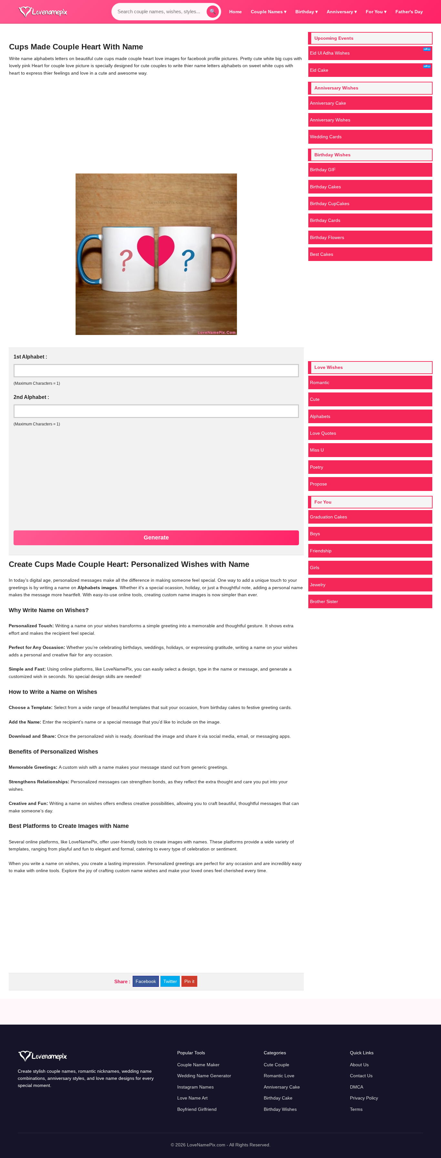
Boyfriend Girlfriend (197, 1109)
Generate (156, 537)
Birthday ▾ (306, 11)
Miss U (317, 450)
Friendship (321, 550)
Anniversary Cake (328, 103)
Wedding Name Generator (204, 1075)
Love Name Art (192, 1098)
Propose (318, 483)
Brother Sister (324, 601)
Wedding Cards (326, 136)
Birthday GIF (323, 169)
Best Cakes (321, 254)
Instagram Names (195, 1087)
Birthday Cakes (325, 186)
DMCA (356, 1087)
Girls (314, 567)
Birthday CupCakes (329, 203)
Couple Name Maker (198, 1064)
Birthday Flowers (327, 237)
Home (235, 11)
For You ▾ (376, 11)
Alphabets (320, 416)
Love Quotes (323, 433)
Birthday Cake (278, 1098)
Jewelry (317, 584)
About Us (359, 1064)
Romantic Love (279, 1075)
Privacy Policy (364, 1098)
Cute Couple (276, 1064)
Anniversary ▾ (342, 11)
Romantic (319, 382)
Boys (315, 533)
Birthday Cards (325, 220)
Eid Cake (319, 70)
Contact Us (361, 1075)
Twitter (170, 981)
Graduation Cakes (328, 516)
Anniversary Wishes (330, 119)
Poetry (316, 467)
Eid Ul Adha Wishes (330, 53)
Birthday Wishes (280, 1109)
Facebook (146, 981)
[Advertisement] (156, 125)
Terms (356, 1109)
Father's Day (409, 11)
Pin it (189, 981)
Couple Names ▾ (268, 11)
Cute (315, 399)
